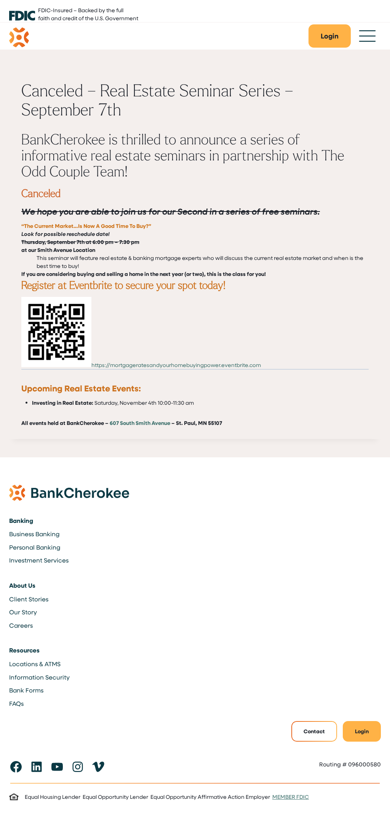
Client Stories (28, 599)
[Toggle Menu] (367, 36)
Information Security (39, 677)
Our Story (23, 612)
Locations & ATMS (35, 664)
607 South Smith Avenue (140, 422)
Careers (21, 625)
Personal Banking (34, 547)
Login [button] (362, 731)
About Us (22, 585)
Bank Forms (26, 690)
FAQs (16, 703)
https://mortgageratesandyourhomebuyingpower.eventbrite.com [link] (176, 365)
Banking (21, 520)
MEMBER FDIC (290, 796)
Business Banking (34, 534)
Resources (24, 650)
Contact (314, 731)
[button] (329, 36)
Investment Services (39, 560)
